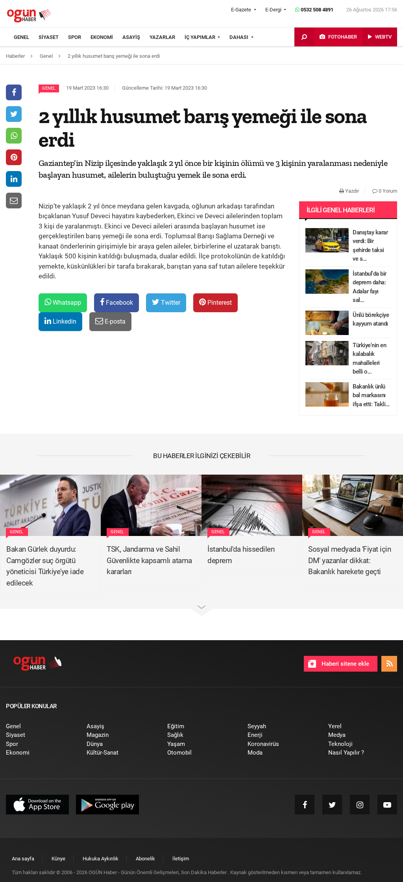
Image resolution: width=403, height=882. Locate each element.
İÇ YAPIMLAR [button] (200, 37)
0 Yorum (387, 191)
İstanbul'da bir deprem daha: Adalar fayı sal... (369, 287)
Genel (48, 88)
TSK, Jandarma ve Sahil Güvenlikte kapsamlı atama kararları (149, 560)
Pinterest (219, 302)
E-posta (114, 321)
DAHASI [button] (239, 37)
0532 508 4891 (316, 10)
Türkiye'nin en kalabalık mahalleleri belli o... (369, 359)
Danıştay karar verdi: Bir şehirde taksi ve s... (370, 246)
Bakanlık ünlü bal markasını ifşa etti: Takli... (371, 395)
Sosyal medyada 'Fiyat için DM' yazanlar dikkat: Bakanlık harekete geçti (349, 560)
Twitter (169, 302)
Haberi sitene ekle (344, 663)
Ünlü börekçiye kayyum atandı (371, 319)
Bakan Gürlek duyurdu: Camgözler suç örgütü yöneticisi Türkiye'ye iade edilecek (44, 566)
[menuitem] (26, 37)
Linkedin (63, 321)
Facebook (118, 302)
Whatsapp (66, 302)
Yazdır (351, 191)
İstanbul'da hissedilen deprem (240, 555)
